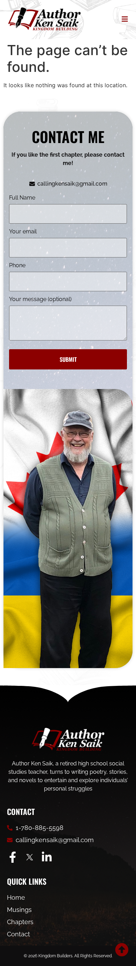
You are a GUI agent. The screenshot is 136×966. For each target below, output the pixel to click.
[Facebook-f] (12, 857)
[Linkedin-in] (46, 857)
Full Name (22, 198)
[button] (123, 19)
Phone (17, 266)
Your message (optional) (40, 299)
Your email (23, 232)
